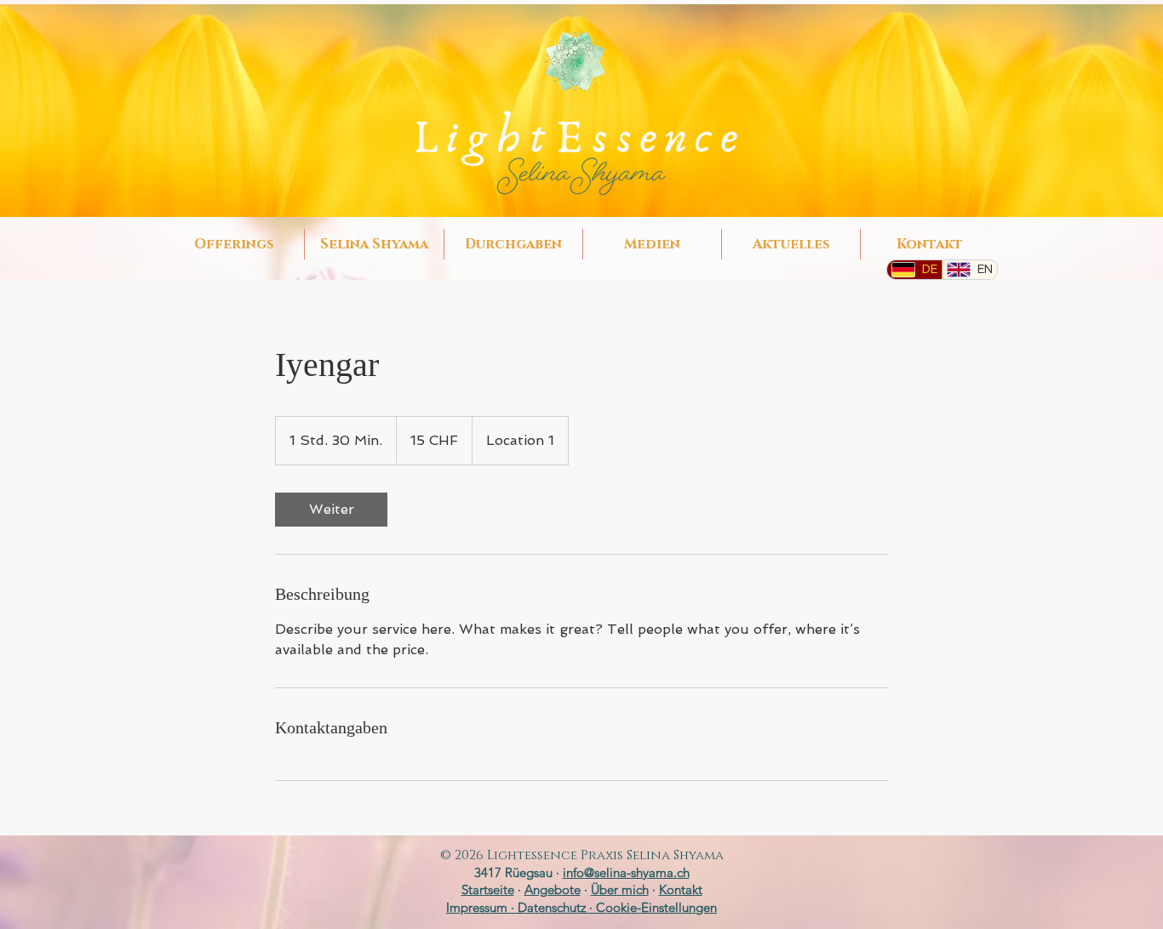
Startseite (487, 889)
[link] (331, 510)
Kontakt (680, 889)
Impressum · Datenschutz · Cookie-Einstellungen (581, 907)
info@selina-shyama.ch (626, 872)
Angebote (552, 889)
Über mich (620, 889)
